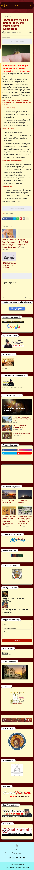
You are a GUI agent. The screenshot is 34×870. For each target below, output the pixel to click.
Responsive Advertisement (17, 41)
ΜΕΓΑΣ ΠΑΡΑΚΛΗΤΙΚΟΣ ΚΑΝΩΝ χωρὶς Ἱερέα (20, 426)
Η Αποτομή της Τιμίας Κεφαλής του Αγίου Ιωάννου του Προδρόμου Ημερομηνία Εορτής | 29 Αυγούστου (8, 521)
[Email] (24, 218)
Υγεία (11, 16)
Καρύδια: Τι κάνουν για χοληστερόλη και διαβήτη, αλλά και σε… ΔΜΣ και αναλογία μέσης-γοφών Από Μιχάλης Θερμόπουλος (9, 243)
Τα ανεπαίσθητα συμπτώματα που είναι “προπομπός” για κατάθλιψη (9, 264)
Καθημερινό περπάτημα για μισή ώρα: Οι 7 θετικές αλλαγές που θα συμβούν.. (24, 243)
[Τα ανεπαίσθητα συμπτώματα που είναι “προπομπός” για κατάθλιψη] (9, 256)
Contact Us (18, 867)
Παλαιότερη (28, 298)
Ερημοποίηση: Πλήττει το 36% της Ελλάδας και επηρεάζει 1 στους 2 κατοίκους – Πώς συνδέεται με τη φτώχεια (25, 521)
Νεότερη (5, 298)
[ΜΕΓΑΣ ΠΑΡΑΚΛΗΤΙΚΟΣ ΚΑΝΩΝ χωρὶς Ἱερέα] (7, 428)
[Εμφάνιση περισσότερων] (27, 218)
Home (6, 867)
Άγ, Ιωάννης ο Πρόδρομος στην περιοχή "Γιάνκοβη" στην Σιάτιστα (22, 419)
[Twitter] (14, 218)
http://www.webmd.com (11, 201)
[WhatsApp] (17, 218)
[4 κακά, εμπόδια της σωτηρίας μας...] (9, 494)
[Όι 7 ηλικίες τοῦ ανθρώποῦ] (25, 494)
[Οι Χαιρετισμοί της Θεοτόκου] (7, 435)
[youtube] (24, 453)
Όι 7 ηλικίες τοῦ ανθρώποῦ (22, 501)
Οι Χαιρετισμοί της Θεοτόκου (21, 433)
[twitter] (9, 453)
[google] (9, 456)
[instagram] (24, 450)
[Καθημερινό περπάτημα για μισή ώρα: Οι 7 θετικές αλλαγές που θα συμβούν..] (25, 233)
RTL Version (26, 867)
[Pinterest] (21, 218)
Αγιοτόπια (21, 864)
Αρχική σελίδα (5, 16)
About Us (12, 867)
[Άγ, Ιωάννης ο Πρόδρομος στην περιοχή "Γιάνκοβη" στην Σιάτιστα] (7, 419)
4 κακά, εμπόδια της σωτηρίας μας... (8, 501)
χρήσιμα (11, 213)
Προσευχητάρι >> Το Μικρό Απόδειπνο (15, 409)
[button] (2, 5)
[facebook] (9, 450)
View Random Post (17, 308)
